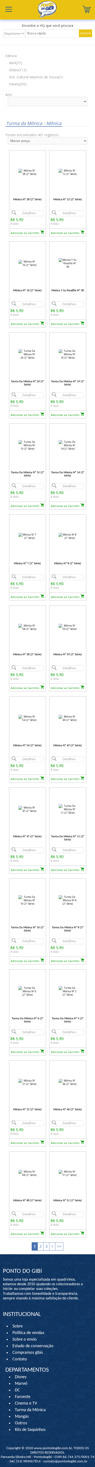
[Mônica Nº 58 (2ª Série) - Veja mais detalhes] (27, 627)
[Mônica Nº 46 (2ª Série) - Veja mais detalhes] (67, 1082)
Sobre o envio (24, 1339)
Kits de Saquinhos (30, 1429)
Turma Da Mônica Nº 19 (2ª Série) (67, 383)
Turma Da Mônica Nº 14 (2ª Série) (67, 474)
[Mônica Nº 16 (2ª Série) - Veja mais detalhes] (27, 263)
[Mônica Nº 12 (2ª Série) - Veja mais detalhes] (67, 172)
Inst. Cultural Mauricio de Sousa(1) (36, 77)
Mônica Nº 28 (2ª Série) (27, 199)
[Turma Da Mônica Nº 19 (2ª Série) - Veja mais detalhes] (67, 354)
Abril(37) (15, 63)
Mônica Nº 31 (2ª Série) (27, 1109)
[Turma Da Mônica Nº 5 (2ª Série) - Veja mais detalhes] (67, 991)
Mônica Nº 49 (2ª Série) (67, 745)
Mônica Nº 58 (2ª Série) (27, 654)
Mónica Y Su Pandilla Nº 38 (67, 290)
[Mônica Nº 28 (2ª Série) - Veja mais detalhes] (27, 172)
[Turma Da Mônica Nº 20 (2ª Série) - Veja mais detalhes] (27, 354)
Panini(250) (18, 84)
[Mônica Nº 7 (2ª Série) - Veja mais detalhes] (27, 536)
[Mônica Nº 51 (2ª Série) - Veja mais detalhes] (67, 1173)
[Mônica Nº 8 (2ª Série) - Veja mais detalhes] (67, 536)
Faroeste (22, 1397)
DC (17, 1390)
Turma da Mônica (24, 123)
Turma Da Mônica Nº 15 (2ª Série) (27, 474)
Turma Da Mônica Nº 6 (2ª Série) (27, 1020)
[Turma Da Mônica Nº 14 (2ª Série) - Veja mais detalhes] (67, 445)
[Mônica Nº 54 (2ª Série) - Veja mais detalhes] (27, 718)
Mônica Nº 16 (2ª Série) (27, 290)
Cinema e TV (26, 1403)
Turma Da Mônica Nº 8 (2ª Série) (68, 929)
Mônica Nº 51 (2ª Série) (67, 1200)
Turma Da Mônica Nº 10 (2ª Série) (27, 929)
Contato (19, 1359)
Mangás (22, 1416)
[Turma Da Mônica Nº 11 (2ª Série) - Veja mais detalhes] (67, 809)
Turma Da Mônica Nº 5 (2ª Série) (68, 1020)
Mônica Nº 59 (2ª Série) (67, 654)
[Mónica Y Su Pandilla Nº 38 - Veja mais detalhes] (67, 263)
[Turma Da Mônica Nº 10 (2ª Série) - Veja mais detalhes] (27, 900)
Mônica (52, 123)
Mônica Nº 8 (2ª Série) (67, 563)
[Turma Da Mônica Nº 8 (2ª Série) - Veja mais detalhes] (67, 900)
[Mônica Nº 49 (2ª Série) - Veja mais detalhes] (67, 718)
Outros (21, 1423)
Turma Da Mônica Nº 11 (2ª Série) (67, 838)
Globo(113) (18, 70)
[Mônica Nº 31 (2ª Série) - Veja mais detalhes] (27, 1082)
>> (59, 1246)
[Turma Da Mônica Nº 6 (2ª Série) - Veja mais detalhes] (27, 991)
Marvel (21, 1383)
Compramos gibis (27, 1352)
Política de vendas (28, 1333)
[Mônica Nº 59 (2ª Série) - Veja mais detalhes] (67, 627)
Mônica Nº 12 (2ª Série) (67, 199)
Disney (21, 1377)
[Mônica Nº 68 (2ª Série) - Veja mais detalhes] (27, 1173)
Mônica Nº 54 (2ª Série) (27, 745)
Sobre (17, 1326)
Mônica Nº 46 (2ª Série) (67, 1109)
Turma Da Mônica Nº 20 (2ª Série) (27, 383)
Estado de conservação (33, 1346)
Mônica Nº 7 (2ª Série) (27, 563)
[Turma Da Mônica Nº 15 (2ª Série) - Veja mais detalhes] (27, 445)
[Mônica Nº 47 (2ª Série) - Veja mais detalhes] (27, 809)
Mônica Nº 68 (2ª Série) (27, 1200)
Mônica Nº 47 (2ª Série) (27, 836)
